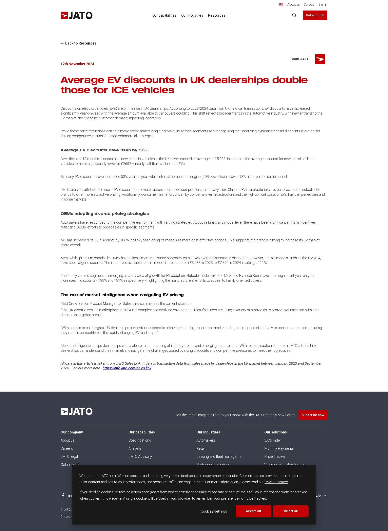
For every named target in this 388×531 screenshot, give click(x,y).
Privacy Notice (276, 482)
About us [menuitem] (293, 4)
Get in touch (315, 15)
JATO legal (69, 456)
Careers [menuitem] (309, 4)
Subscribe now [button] (313, 415)
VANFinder (272, 440)
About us (67, 440)
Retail (200, 448)
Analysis (135, 448)
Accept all (253, 511)
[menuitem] (281, 6)
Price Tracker (275, 456)
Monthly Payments (279, 448)
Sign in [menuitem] (322, 4)
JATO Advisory (140, 456)
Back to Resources (80, 43)
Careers (67, 448)
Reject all (291, 511)
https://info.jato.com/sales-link (127, 368)
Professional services (213, 464)
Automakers (205, 440)
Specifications (140, 440)
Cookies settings (214, 511)
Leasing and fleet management (220, 456)
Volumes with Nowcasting (284, 464)
